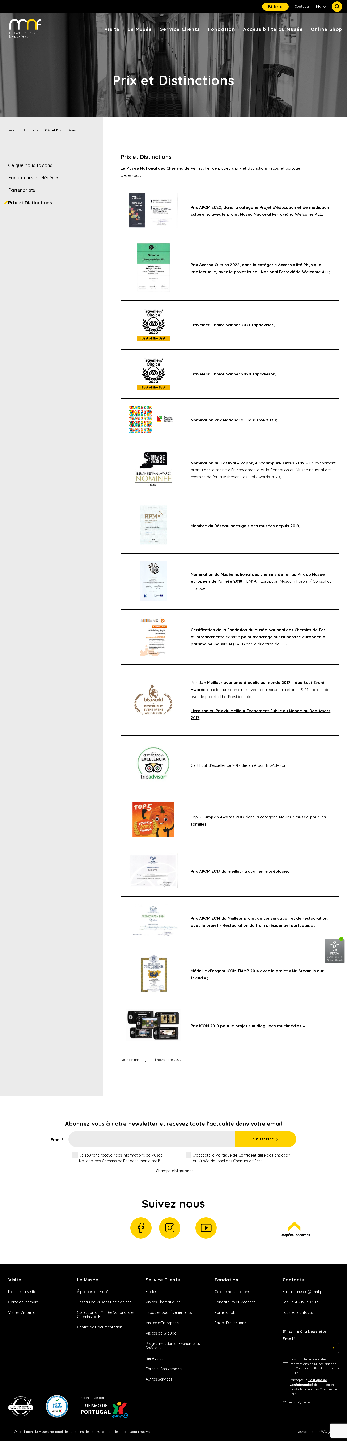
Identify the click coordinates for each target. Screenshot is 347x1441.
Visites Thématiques (163, 1302)
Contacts (302, 6)
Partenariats (21, 190)
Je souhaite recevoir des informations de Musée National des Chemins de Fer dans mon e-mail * (314, 1366)
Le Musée (140, 29)
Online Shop (326, 29)
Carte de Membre (23, 1302)
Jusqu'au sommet (294, 1234)
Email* (57, 1140)
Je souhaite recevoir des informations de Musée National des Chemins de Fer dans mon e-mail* (120, 1158)
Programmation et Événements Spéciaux (173, 1345)
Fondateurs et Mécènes (33, 178)
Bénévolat (154, 1358)
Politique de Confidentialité (241, 1155)
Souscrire (263, 1139)
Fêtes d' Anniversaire (164, 1368)
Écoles (151, 1291)
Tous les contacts (298, 1312)
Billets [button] (275, 6)
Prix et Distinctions (30, 203)
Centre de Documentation (99, 1327)
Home (13, 130)
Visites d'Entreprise (162, 1322)
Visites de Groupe (161, 1333)
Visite (112, 29)
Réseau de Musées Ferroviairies (104, 1302)
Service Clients (180, 29)
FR (319, 6)
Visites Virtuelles (22, 1312)
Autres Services (159, 1379)
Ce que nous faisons (30, 165)
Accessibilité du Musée (273, 29)
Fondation (221, 29)
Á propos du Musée (93, 1291)
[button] (337, 6)
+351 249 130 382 (304, 1302)
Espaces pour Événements (169, 1312)
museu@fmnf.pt (310, 1291)
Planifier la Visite (22, 1291)
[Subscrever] (333, 1348)
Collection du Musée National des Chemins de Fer (106, 1314)
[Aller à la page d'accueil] (25, 29)
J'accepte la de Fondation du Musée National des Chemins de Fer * (241, 1158)
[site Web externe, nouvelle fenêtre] (335, 962)
